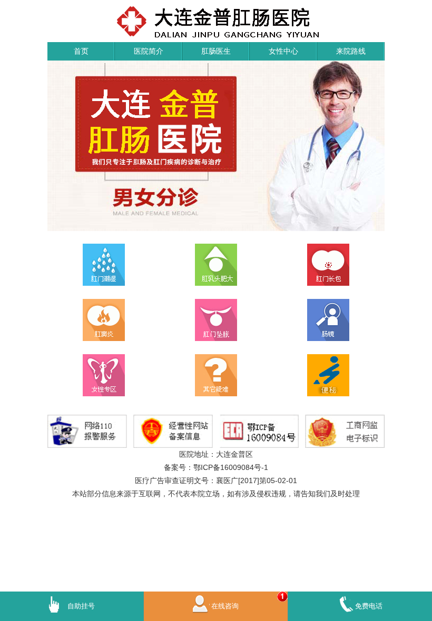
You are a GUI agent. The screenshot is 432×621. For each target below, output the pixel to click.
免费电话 (368, 606)
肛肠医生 (216, 51)
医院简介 (148, 51)
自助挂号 (81, 606)
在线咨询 (225, 606)
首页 (81, 51)
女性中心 (283, 51)
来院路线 (351, 51)
